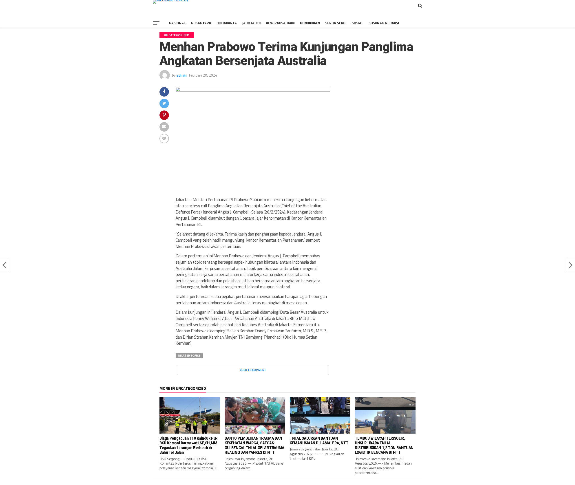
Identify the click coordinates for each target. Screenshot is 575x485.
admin (182, 75)
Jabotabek (251, 23)
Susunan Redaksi (384, 23)
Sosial (357, 23)
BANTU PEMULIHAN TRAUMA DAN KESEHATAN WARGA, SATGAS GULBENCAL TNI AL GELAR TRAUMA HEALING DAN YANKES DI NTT (254, 445)
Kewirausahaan (280, 23)
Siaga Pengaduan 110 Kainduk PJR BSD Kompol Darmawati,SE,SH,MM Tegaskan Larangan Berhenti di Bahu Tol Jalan (188, 445)
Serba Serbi (335, 23)
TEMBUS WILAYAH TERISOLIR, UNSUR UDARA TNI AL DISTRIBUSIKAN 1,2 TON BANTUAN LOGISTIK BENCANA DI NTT (384, 445)
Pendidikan (310, 23)
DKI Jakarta (227, 23)
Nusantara (201, 23)
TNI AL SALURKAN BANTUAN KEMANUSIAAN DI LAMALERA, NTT (319, 440)
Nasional (177, 23)
